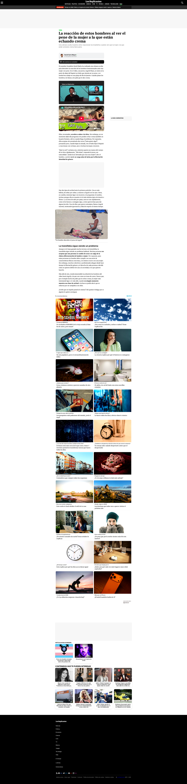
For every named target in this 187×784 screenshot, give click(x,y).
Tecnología (114, 4)
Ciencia (88, 4)
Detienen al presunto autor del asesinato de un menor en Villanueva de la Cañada (123, 706)
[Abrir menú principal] (2, 3)
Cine (93, 4)
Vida (120, 4)
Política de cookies (99, 777)
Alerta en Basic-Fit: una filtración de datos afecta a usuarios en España (64, 706)
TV (97, 4)
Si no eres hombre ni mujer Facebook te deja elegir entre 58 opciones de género (64, 660)
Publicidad (73, 777)
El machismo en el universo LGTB (84, 659)
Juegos (107, 4)
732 (75, 773)
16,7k (66, 773)
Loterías (58, 763)
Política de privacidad (88, 777)
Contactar (80, 777)
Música (101, 4)
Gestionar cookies (109, 777)
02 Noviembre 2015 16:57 (70, 56)
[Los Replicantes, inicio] (93, 1)
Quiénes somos (59, 777)
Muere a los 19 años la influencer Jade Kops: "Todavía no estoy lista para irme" (64, 684)
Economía (81, 4)
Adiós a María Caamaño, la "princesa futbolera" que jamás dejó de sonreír (103, 684)
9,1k (71, 773)
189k (61, 773)
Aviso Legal (67, 777)
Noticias (68, 4)
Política (74, 4)
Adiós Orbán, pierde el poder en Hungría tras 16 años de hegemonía (103, 706)
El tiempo (58, 758)
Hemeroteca (59, 767)
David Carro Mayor (70, 55)
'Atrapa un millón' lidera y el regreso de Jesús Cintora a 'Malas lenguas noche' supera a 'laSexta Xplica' (89, 7)
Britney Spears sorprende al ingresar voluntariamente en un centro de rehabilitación (84, 706)
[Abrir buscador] (182, 3)
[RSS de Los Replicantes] (57, 773)
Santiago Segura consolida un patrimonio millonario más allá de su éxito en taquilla (123, 684)
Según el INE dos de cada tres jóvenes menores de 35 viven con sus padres (83, 684)
